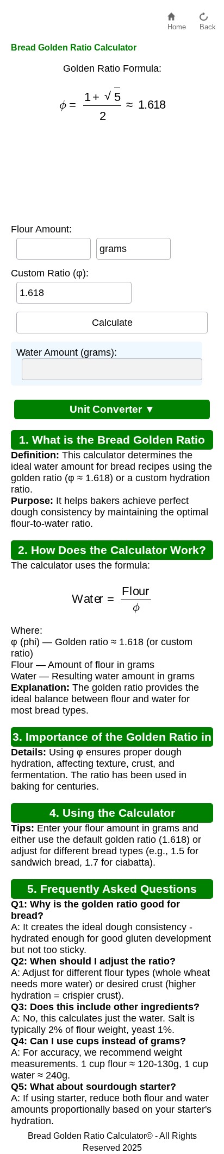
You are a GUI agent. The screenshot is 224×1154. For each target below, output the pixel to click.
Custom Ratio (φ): (50, 273)
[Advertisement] (112, 172)
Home (176, 24)
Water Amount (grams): (66, 352)
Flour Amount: (41, 229)
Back (208, 24)
